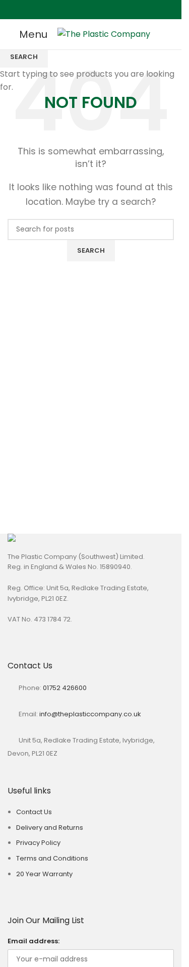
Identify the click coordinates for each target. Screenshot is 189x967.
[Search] (174, 34)
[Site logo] (103, 33)
